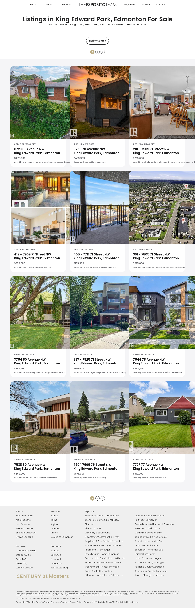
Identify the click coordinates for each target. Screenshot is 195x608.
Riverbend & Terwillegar (97, 549)
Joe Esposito (23, 524)
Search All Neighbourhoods (149, 575)
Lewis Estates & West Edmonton (102, 554)
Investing (55, 528)
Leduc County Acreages (148, 558)
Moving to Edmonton (61, 536)
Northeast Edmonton (146, 519)
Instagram (56, 563)
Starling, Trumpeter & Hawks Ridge (103, 562)
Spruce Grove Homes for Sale (151, 536)
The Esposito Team (41, 602)
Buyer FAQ (21, 563)
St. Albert (89, 524)
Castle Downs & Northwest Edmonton (155, 524)
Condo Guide (23, 554)
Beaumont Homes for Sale (149, 549)
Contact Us (89, 602)
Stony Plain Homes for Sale (149, 541)
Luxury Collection (25, 567)
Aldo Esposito (23, 519)
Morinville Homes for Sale (148, 532)
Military (54, 532)
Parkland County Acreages (149, 566)
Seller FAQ (21, 559)
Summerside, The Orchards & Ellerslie (105, 558)
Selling (53, 519)
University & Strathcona (97, 532)
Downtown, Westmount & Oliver (102, 536)
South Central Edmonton (98, 571)
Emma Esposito (24, 536)
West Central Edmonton (148, 528)
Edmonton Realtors (60, 602)
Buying (54, 524)
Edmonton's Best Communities (102, 515)
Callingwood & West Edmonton (102, 566)
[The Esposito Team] (97, 6)
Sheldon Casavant (26, 532)
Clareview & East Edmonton (150, 515)
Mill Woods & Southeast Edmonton (103, 575)
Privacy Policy (76, 602)
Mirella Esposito (24, 528)
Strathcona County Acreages (151, 571)
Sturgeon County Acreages (149, 562)
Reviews (54, 550)
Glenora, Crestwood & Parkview (102, 519)
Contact (160, 4)
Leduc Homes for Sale (146, 545)
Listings (54, 515)
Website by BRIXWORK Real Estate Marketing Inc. (117, 602)
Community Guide (26, 550)
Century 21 (55, 554)
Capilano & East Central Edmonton (104, 541)
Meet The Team (24, 515)
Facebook (55, 559)
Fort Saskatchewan (145, 554)
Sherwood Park (93, 528)
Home (33, 4)
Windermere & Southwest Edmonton (104, 545)
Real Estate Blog (59, 567)
